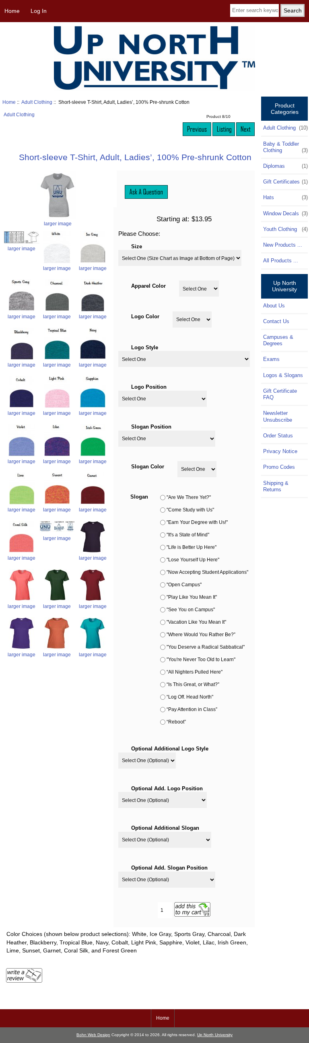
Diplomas (285, 166)
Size (136, 246)
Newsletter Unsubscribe (277, 416)
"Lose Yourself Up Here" (193, 560)
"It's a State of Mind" (188, 535)
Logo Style (144, 347)
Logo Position (149, 387)
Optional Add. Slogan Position (169, 867)
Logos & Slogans (283, 375)
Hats (285, 197)
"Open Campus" (184, 584)
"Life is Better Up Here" (191, 547)
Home (12, 11)
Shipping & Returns (275, 486)
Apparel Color (148, 286)
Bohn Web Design (93, 1035)
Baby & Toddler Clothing (285, 147)
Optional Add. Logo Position (167, 788)
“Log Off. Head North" (190, 697)
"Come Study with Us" (190, 510)
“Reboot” (176, 722)
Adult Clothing (36, 102)
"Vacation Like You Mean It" (196, 622)
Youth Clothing (285, 229)
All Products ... (280, 261)
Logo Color (145, 316)
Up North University (215, 1035)
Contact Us (276, 321)
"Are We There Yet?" (189, 497)
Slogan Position (151, 426)
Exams (271, 359)
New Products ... (282, 245)
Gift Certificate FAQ (280, 394)
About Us (274, 306)
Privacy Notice (280, 451)
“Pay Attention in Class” (192, 709)
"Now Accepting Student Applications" (207, 572)
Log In (39, 11)
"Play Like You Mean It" (192, 597)
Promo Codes (279, 467)
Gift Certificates (285, 182)
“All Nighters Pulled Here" (194, 672)
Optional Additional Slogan (165, 828)
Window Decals (285, 213)
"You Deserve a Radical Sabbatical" (206, 647)
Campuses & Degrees (278, 340)
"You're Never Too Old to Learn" (201, 659)
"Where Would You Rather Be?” (201, 634)
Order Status (278, 436)
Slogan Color (147, 466)
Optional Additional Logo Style (169, 749)
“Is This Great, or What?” (193, 684)
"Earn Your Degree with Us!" (197, 522)
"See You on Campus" (191, 609)
